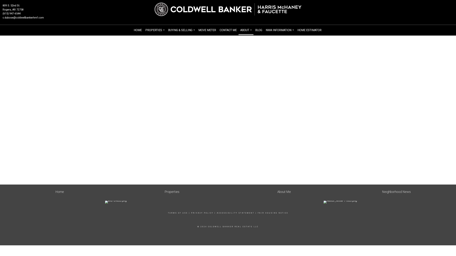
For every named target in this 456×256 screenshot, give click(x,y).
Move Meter (207, 30)
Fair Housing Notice (273, 213)
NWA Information (280, 32)
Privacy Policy (202, 213)
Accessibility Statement (235, 213)
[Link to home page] (228, 10)
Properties (155, 32)
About (246, 31)
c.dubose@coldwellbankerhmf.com (23, 17)
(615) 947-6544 (11, 13)
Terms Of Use (178, 213)
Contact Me (228, 30)
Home (138, 30)
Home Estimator (309, 30)
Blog (258, 30)
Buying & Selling (182, 32)
